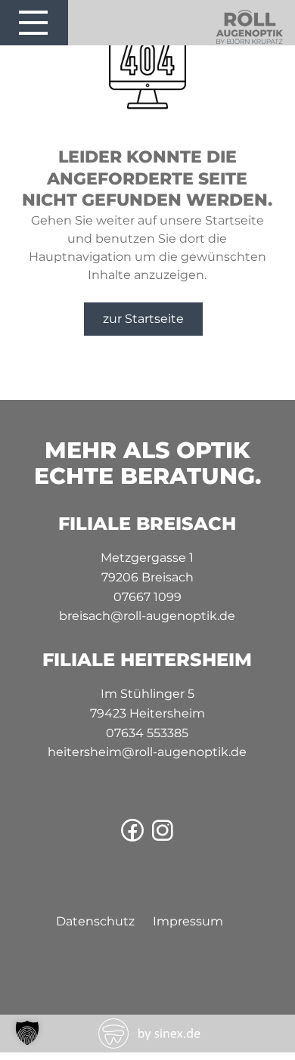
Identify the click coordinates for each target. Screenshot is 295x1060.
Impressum (188, 921)
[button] (27, 1033)
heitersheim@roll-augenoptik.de (147, 752)
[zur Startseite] (249, 41)
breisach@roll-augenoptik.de (147, 616)
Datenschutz (95, 921)
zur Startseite (143, 318)
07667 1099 (147, 597)
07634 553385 (147, 733)
